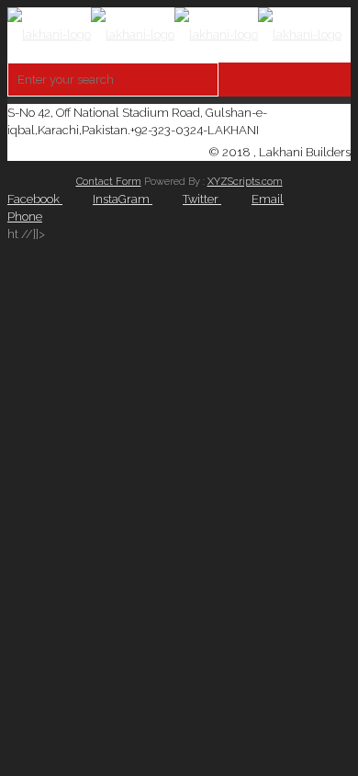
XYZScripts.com (245, 182)
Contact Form (108, 182)
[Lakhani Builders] (174, 34)
